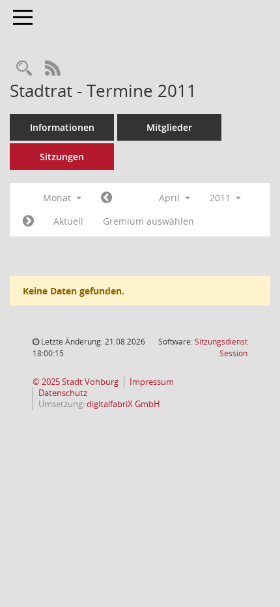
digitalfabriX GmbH (123, 404)
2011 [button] (221, 197)
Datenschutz (62, 393)
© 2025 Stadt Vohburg (76, 382)
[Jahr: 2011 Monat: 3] (106, 198)
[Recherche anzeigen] (24, 68)
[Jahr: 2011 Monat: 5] (28, 221)
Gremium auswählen (148, 221)
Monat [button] (58, 197)
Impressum (152, 382)
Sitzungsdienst (221, 347)
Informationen (62, 127)
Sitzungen (62, 156)
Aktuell (68, 221)
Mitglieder (169, 127)
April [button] (170, 197)
